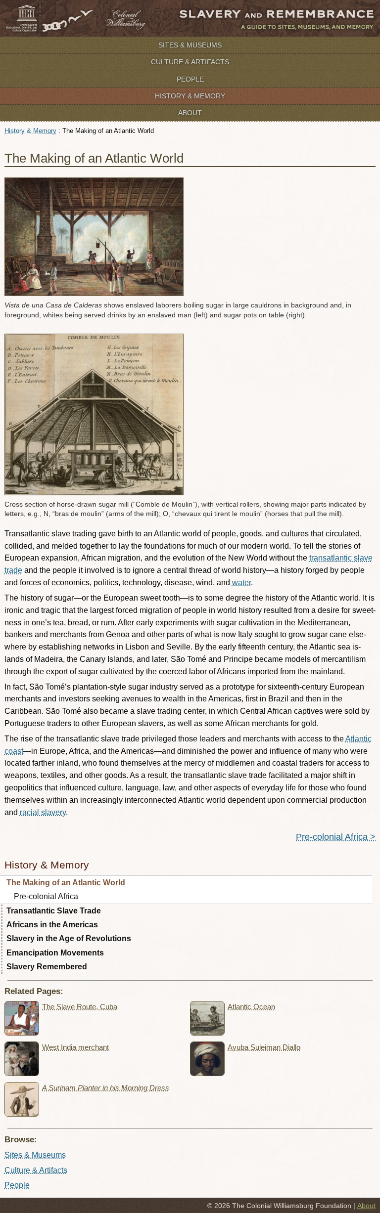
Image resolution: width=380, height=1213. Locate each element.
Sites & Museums (190, 45)
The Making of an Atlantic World (65, 882)
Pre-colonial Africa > (336, 837)
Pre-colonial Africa (46, 896)
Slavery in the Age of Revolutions (68, 938)
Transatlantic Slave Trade (53, 911)
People (190, 79)
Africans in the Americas (52, 924)
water (241, 582)
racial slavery (43, 812)
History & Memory (190, 96)
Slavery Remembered (46, 966)
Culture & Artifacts (190, 62)
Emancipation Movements (55, 953)
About (190, 113)
